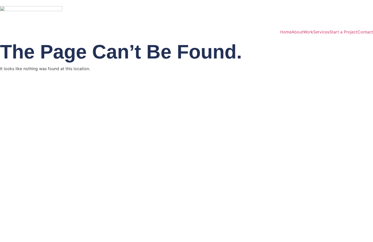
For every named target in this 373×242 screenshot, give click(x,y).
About (297, 32)
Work (308, 32)
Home (286, 32)
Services (321, 32)
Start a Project (343, 32)
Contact (365, 32)
